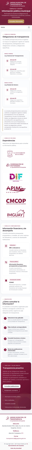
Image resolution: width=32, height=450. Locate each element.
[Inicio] (16, 4)
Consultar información (16, 21)
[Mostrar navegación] (29, 27)
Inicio (3, 27)
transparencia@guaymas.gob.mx (16, 438)
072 (22, 433)
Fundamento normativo (11, 390)
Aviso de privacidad (16, 448)
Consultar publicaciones (11, 386)
